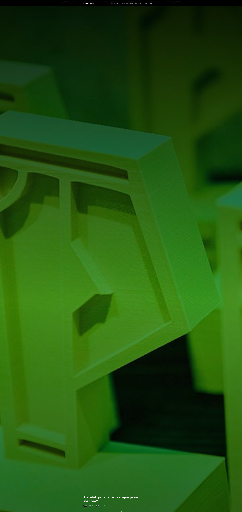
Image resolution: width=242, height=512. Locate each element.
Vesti (85, 505)
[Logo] (88, 3)
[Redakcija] (97, 506)
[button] (157, 3)
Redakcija (100, 505)
